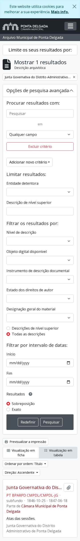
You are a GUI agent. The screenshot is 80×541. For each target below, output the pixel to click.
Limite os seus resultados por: (40, 50)
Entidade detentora (22, 183)
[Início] (27, 26)
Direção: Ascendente (20, 472)
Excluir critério (40, 146)
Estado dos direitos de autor (29, 289)
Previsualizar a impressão (27, 442)
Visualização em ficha (23, 452)
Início (10, 354)
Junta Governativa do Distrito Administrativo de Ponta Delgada (34, 487)
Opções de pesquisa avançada (37, 90)
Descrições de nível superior (35, 328)
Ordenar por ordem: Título (24, 464)
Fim (9, 373)
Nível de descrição (21, 232)
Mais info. (60, 11)
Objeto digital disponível (26, 251)
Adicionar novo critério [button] (28, 162)
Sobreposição (23, 403)
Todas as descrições (28, 334)
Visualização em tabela (60, 452)
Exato (16, 409)
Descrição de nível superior (29, 202)
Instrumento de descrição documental (37, 270)
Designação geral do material (30, 309)
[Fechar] (74, 6)
